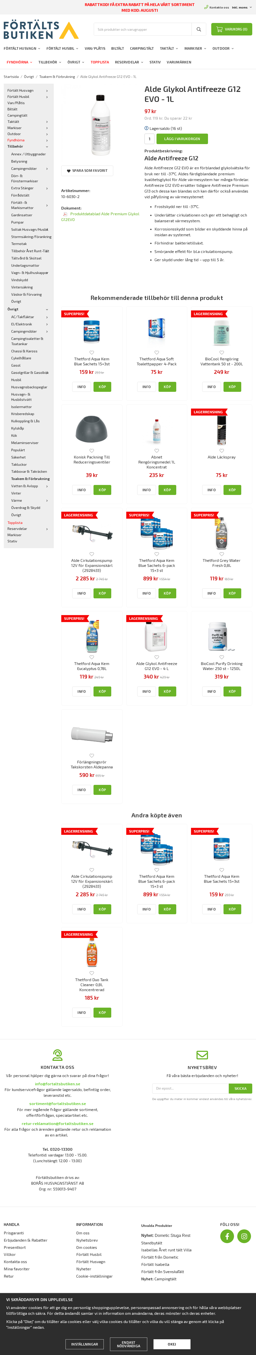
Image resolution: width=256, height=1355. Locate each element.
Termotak (19, 243)
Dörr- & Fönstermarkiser (24, 178)
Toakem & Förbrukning (30, 478)
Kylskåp (17, 428)
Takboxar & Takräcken (29, 471)
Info (82, 387)
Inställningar (84, 1344)
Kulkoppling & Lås (25, 421)
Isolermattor (21, 407)
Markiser (193, 48)
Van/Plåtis (95, 48)
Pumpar (17, 222)
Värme (16, 500)
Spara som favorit (89, 170)
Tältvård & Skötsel (26, 258)
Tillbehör (47, 62)
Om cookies (86, 1247)
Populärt (18, 450)
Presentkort (15, 1247)
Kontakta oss (219, 7)
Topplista (100, 62)
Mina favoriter (17, 1268)
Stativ (155, 62)
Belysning (19, 161)
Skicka (240, 1088)
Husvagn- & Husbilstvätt (21, 397)
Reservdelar (127, 62)
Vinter (16, 493)
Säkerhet (18, 457)
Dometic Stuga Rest (172, 1235)
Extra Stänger (22, 188)
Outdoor (221, 48)
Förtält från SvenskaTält (162, 1271)
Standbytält (151, 1242)
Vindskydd (19, 280)
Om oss (83, 1232)
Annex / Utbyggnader (28, 154)
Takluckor (19, 464)
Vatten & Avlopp (24, 486)
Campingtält (142, 48)
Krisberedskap (22, 414)
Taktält (167, 48)
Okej (172, 1344)
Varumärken (179, 62)
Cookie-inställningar (94, 1276)
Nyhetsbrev (87, 1240)
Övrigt (74, 62)
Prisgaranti (14, 1232)
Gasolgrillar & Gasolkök (30, 372)
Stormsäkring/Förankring (30, 236)
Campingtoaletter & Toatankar (27, 341)
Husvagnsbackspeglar (29, 387)
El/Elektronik (21, 324)
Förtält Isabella (155, 1264)
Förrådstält (20, 195)
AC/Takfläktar (22, 317)
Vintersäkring (22, 287)
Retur (9, 1276)
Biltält (117, 48)
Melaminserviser (24, 443)
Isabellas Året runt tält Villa (166, 1249)
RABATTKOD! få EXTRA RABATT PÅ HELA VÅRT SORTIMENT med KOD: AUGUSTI (139, 7)
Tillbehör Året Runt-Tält (30, 251)
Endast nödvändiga (128, 1344)
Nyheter (83, 1268)
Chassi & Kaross (24, 351)
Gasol (15, 365)
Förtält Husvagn (20, 48)
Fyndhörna (17, 62)
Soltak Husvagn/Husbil (29, 229)
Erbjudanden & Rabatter (26, 1240)
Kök (14, 435)
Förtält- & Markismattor (22, 205)
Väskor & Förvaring (26, 294)
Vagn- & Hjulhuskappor (29, 272)
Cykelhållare (21, 358)
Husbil (16, 380)
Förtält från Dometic (159, 1257)
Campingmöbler (24, 168)
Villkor (10, 1254)
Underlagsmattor (25, 265)
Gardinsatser (21, 215)
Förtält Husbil (60, 48)
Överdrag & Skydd (25, 507)
